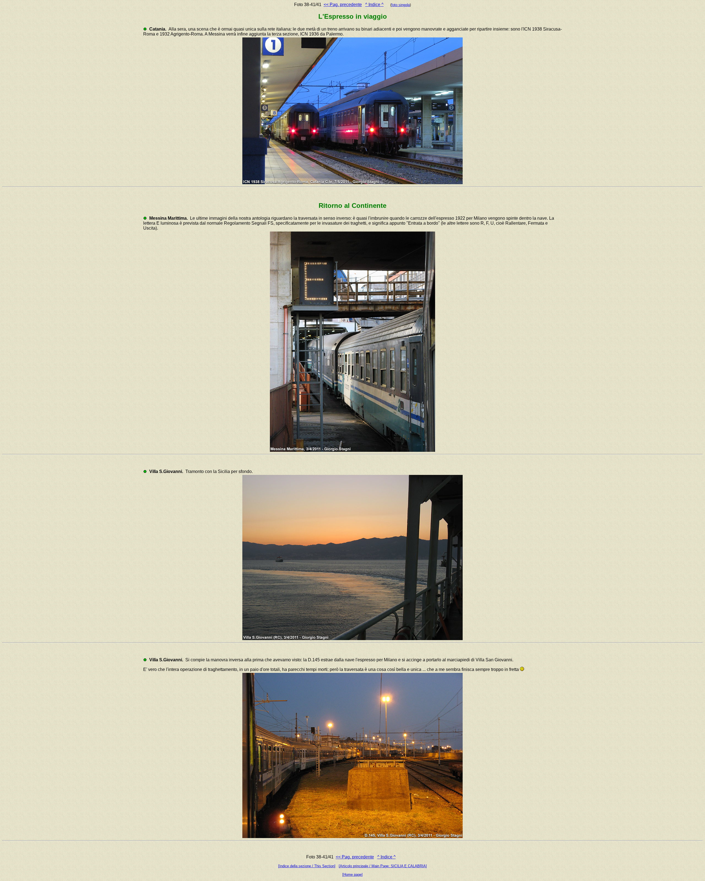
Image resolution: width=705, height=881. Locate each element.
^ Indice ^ (374, 4)
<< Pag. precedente (343, 4)
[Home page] (352, 874)
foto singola (400, 5)
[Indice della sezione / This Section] (306, 866)
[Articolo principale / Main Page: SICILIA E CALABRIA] (383, 866)
